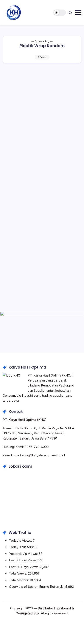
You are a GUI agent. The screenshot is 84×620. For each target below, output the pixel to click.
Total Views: (18, 573)
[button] (59, 13)
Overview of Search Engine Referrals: (37, 587)
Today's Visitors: (22, 547)
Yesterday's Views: (24, 554)
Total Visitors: (19, 580)
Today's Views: (21, 540)
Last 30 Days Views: (24, 567)
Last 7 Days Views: (23, 560)
